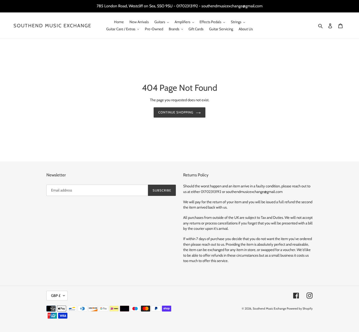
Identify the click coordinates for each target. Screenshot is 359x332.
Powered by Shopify (300, 308)
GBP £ (56, 295)
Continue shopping (176, 112)
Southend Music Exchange (52, 26)
